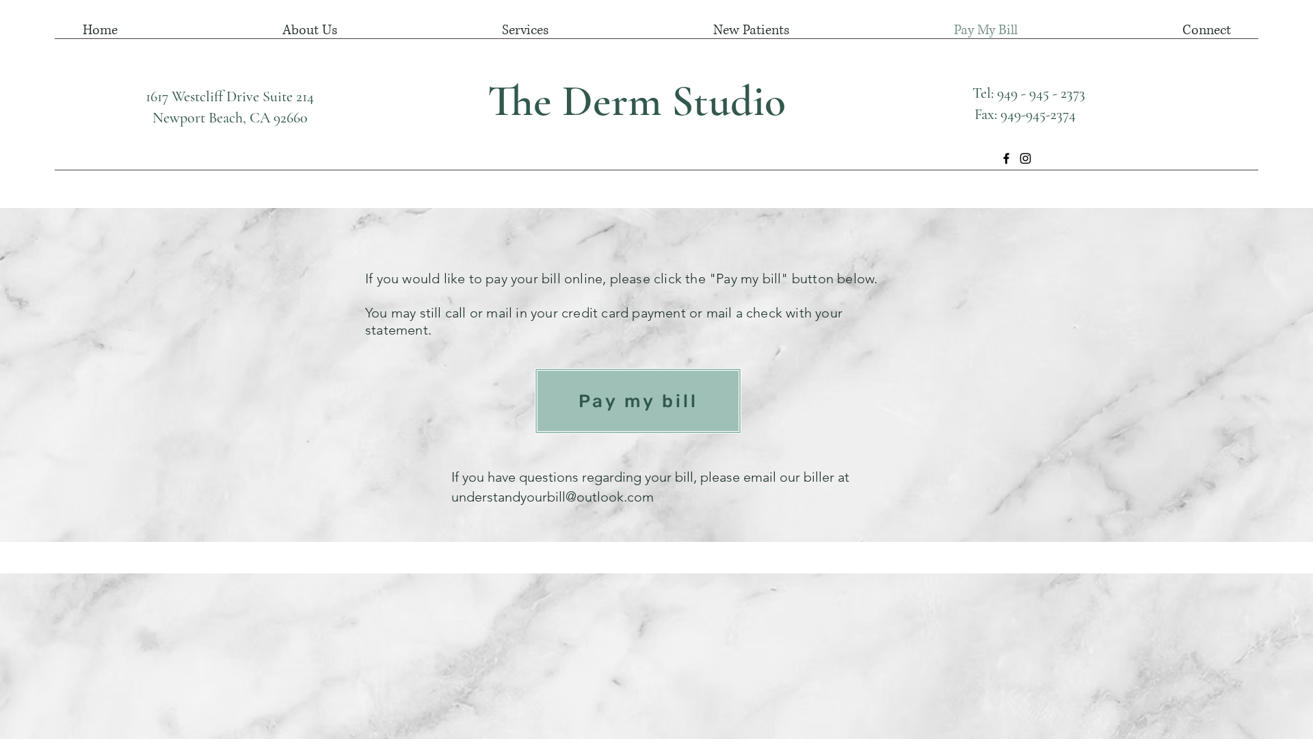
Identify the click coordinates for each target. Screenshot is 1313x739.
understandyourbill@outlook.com (552, 497)
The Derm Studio (637, 101)
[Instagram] (1025, 158)
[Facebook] (1006, 158)
